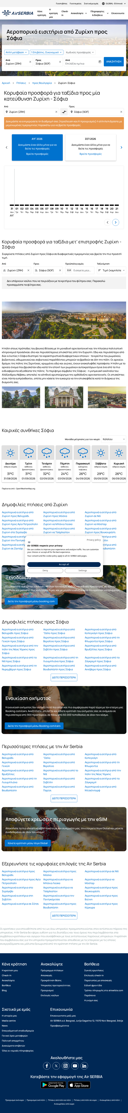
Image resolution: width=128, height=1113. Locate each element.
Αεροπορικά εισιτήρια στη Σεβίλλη (17, 897)
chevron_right (121, 147)
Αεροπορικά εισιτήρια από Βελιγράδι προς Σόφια (18, 631)
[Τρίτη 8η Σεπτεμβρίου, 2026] (52, 205)
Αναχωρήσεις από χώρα (64, 1104)
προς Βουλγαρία (42, 83)
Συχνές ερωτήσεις (94, 970)
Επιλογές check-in (94, 975)
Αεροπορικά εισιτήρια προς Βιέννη (101, 897)
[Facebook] (47, 1066)
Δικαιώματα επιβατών (13, 1045)
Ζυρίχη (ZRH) (14, 63)
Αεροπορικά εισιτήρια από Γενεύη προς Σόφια (18, 639)
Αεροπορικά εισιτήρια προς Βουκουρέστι (101, 889)
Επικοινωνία (117, 13)
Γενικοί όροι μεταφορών (15, 1035)
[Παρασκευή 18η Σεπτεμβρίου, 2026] (102, 205)
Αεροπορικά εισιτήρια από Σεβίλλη (59, 780)
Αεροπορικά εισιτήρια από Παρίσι (59, 788)
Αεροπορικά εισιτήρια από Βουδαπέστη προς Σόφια (59, 667)
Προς (38, 60)
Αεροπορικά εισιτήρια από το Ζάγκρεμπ (102, 780)
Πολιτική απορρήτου (13, 1040)
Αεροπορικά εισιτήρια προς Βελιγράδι (18, 873)
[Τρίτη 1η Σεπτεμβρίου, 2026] (17, 205)
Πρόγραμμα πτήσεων (52, 970)
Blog (4, 990)
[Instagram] (65, 1066)
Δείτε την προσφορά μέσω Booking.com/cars (34, 726)
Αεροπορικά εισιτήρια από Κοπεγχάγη (100, 756)
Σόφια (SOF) (43, 63)
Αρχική (6, 83)
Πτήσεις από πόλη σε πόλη (59, 1100)
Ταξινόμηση (103, 263)
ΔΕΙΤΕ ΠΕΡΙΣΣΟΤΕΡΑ (64, 677)
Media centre (9, 1020)
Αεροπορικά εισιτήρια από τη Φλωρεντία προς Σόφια (102, 639)
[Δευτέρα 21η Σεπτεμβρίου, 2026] (117, 205)
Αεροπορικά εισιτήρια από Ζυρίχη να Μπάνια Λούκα (59, 522)
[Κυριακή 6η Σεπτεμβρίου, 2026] (42, 205)
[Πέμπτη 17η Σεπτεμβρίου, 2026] (97, 205)
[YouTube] (75, 1066)
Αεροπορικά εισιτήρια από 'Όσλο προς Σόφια (59, 631)
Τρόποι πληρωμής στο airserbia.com (103, 990)
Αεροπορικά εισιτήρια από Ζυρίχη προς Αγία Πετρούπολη (20, 522)
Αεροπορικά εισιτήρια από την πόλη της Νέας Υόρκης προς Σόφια (20, 649)
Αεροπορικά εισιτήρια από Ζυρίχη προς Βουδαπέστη (100, 546)
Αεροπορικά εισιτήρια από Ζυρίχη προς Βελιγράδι (18, 514)
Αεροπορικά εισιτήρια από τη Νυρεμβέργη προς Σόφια (19, 667)
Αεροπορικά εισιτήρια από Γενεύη (18, 764)
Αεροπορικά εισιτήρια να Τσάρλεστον (58, 889)
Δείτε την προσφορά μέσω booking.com (31, 601)
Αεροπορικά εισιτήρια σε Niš (101, 871)
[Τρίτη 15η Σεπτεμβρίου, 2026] (87, 205)
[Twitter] (56, 1066)
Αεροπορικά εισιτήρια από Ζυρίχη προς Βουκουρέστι (100, 530)
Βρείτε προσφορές (37, 154)
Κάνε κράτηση (41, 13)
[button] (46, 52)
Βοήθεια (6, 985)
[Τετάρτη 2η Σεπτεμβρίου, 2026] (22, 205)
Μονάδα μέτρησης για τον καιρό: (82, 439)
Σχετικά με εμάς (91, 3)
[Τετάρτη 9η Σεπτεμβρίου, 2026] (57, 205)
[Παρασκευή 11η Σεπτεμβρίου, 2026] (67, 205)
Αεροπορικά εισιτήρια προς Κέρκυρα (101, 905)
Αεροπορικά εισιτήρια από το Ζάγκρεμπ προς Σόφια (102, 659)
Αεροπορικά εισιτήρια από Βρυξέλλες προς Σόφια (100, 647)
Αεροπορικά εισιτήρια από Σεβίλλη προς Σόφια (59, 647)
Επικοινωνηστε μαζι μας (63, 1015)
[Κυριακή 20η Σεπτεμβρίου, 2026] (112, 205)
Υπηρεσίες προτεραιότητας (55, 985)
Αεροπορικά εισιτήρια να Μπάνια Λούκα (58, 881)
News (5, 1025)
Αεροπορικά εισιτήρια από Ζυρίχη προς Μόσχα (59, 514)
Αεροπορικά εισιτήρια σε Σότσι (20, 903)
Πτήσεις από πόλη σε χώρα (85, 1100)
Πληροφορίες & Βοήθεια (100, 13)
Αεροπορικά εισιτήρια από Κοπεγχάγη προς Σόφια (100, 631)
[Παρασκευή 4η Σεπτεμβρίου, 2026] (32, 205)
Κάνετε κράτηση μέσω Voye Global (28, 843)
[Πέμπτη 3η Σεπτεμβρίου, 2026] (27, 205)
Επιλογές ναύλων (50, 995)
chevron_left (6, 147)
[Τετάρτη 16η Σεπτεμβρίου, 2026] (92, 205)
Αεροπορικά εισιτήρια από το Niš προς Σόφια (19, 659)
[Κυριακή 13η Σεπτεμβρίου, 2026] (77, 205)
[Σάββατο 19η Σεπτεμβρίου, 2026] (107, 205)
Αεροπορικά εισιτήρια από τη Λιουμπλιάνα (19, 780)
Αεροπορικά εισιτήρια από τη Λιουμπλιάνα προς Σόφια (60, 659)
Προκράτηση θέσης (51, 980)
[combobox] (31, 112)
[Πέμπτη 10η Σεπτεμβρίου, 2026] (62, 205)
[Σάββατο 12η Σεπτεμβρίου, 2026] (72, 205)
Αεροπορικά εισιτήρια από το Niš (60, 772)
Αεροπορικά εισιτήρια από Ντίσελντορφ (100, 788)
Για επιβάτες (61, 3)
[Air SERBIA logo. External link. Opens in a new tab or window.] (29, 542)
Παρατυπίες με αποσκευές (98, 980)
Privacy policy (94, 539)
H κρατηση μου (53, 13)
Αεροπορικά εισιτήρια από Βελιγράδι (18, 756)
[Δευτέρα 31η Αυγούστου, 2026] (12, 205)
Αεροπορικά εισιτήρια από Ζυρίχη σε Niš (100, 514)
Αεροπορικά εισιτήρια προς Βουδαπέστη (59, 905)
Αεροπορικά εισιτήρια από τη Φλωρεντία (102, 764)
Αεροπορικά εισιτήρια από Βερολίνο (59, 764)
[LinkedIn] (84, 1066)
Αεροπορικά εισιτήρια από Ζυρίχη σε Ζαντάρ (18, 546)
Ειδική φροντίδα (93, 985)
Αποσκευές (46, 975)
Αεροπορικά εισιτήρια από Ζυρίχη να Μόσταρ (100, 522)
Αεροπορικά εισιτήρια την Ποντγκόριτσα (58, 897)
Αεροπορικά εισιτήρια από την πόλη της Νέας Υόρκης (103, 772)
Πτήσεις (21, 83)
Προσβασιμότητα (59, 1025)
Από (8, 60)
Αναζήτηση (113, 61)
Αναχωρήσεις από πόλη (110, 1100)
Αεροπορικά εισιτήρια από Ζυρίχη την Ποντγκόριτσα (18, 538)
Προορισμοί (47, 990)
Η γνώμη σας (91, 1000)
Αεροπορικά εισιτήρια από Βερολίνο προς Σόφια (59, 639)
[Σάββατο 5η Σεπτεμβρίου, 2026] (37, 205)
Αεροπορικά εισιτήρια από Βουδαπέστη (18, 788)
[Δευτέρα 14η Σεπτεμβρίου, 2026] (82, 205)
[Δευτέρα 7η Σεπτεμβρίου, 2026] (47, 205)
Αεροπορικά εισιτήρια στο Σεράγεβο (17, 889)
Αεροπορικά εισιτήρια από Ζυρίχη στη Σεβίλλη (100, 538)
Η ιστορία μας (9, 1015)
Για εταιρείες (75, 3)
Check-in (65, 13)
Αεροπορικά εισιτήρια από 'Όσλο (59, 756)
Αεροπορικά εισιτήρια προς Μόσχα (59, 873)
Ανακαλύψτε (79, 13)
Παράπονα (90, 995)
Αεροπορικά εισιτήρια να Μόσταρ (99, 881)
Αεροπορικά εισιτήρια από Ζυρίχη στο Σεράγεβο (18, 530)
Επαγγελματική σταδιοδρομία (18, 1030)
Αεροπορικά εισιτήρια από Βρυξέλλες (18, 772)
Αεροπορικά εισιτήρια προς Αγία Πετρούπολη (21, 881)
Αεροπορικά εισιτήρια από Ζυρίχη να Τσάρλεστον (59, 530)
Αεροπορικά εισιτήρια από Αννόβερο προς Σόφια (100, 667)
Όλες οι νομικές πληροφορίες (18, 1050)
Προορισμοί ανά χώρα (14, 1100)
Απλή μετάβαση (15, 52)
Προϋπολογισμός (74, 263)
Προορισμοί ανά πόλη (36, 1100)
